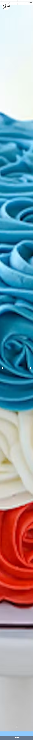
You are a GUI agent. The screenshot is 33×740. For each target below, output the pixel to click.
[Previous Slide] (2, 368)
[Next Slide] (30, 368)
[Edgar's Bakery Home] (6, 5)
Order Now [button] (16, 738)
